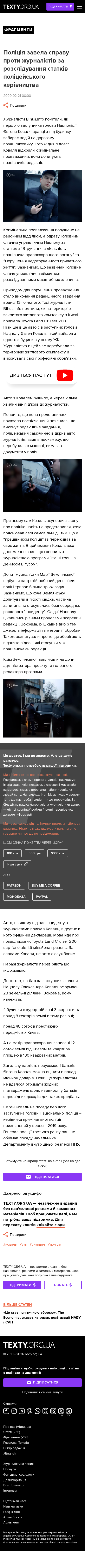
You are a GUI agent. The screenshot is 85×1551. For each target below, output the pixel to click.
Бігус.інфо (31, 1193)
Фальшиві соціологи (18, 1475)
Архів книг (11, 1522)
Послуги (9, 1469)
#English (9, 1453)
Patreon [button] (14, 885)
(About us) (23, 1427)
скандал (38, 1244)
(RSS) (16, 1432)
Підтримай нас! (14, 1501)
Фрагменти (11, 1437)
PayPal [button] (42, 897)
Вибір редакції (14, 1448)
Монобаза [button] (16, 897)
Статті (7, 1432)
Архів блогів (12, 1517)
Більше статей (17, 1304)
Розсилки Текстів (16, 1443)
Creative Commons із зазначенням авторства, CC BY (45, 1535)
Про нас (9, 1427)
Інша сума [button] (14, 864)
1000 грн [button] (57, 853)
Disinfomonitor (14, 1485)
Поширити (17, 105)
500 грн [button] (34, 853)
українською (32, 1538)
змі (24, 1244)
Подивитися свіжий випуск (42, 1392)
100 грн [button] (12, 853)
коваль (11, 1244)
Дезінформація (14, 1480)
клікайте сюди (51, 1224)
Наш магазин (13, 1506)
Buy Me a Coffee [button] (46, 885)
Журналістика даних (18, 1464)
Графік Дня (11, 1512)
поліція (55, 1244)
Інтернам (10, 1490)
